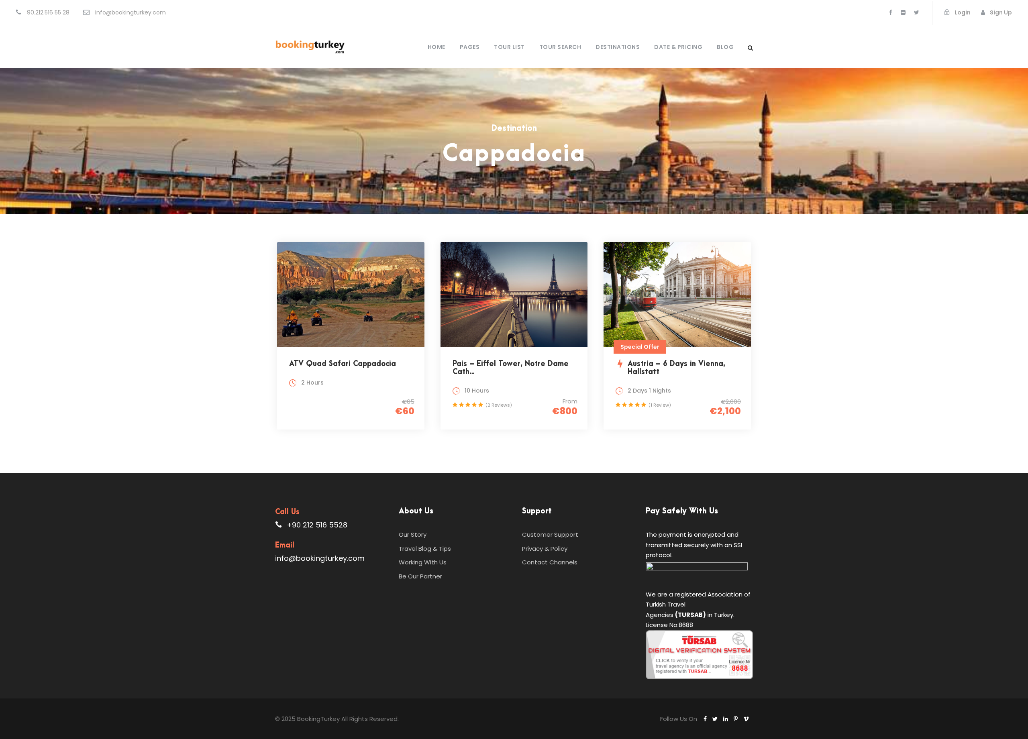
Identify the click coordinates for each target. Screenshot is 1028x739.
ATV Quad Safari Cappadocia (342, 364)
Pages (470, 47)
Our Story (412, 534)
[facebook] (890, 12)
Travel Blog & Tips (425, 548)
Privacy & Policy (544, 548)
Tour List (509, 47)
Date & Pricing (678, 47)
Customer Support (550, 534)
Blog (725, 47)
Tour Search (560, 47)
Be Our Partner (420, 576)
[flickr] (903, 12)
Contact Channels (549, 562)
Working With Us (423, 562)
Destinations (618, 47)
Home (436, 47)
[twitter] (916, 12)
